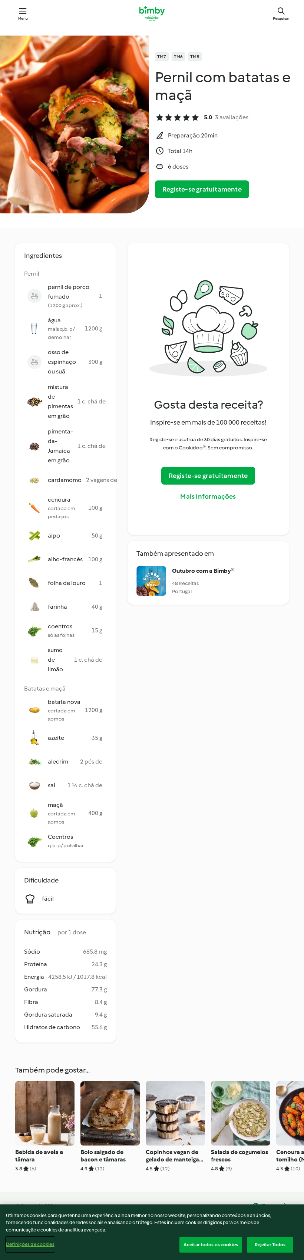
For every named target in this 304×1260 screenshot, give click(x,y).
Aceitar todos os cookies (211, 1244)
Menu (23, 18)
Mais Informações (208, 496)
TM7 (161, 56)
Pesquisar (281, 18)
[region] (152, 1232)
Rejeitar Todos (270, 1244)
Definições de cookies (30, 1244)
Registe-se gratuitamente (202, 189)
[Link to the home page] (152, 13)
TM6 (178, 56)
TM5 (194, 56)
